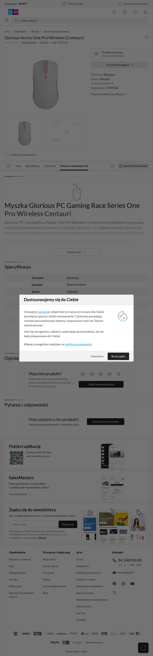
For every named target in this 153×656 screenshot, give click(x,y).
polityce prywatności (78, 344)
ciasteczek (43, 311)
